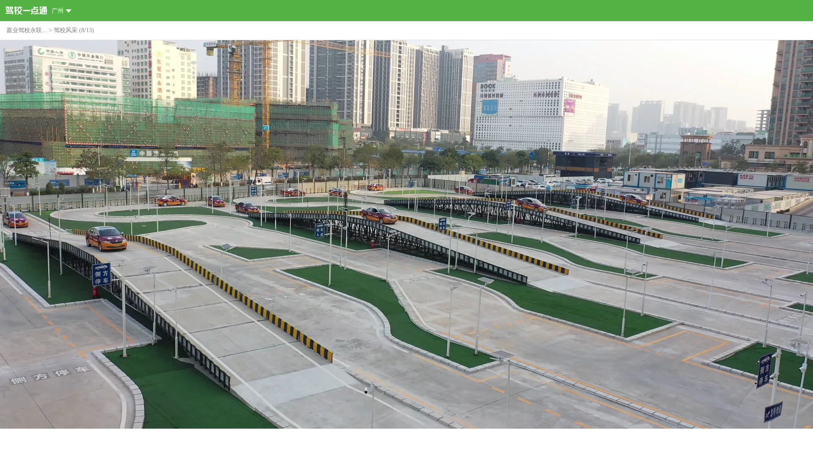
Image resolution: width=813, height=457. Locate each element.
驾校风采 (65, 30)
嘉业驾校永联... (26, 30)
